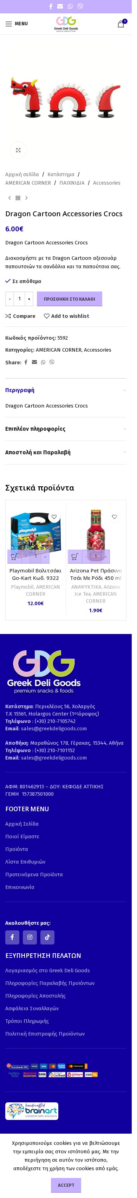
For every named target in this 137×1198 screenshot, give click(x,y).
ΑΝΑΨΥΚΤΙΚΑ (86, 587)
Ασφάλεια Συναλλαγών (32, 1008)
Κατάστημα (60, 174)
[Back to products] (18, 198)
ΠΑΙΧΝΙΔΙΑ (72, 183)
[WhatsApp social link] (70, 6)
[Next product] (26, 198)
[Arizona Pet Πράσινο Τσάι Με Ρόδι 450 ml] (96, 535)
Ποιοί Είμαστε (22, 836)
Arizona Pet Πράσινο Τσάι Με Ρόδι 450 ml (96, 574)
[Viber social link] (80, 6)
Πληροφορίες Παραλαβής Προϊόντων (49, 983)
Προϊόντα (16, 849)
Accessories (106, 183)
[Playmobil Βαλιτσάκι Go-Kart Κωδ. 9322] (35, 535)
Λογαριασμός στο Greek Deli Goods (47, 970)
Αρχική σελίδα (22, 174)
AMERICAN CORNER (28, 183)
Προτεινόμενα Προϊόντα (34, 874)
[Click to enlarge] (18, 150)
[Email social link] (60, 6)
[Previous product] (9, 198)
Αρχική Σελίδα (22, 824)
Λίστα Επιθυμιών (25, 862)
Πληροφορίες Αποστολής (35, 996)
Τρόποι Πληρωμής (27, 1021)
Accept (66, 1185)
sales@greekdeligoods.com (54, 728)
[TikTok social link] (47, 937)
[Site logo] (66, 23)
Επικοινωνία (19, 887)
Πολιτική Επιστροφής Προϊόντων (45, 1034)
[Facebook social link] (51, 6)
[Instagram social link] (30, 937)
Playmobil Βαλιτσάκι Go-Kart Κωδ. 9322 (35, 574)
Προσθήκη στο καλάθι (69, 299)
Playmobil (22, 587)
